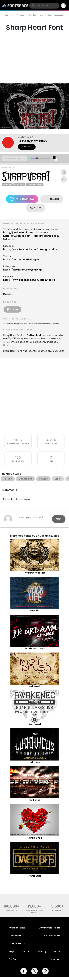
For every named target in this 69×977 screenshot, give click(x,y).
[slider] (37, 158)
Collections (36, 15)
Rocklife (34, 610)
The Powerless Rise (34, 572)
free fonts (11, 910)
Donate (14, 309)
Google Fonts (17, 943)
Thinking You (34, 838)
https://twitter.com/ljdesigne (21, 259)
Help (11, 951)
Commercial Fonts (49, 927)
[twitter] (34, 971)
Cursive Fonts (52, 935)
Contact (27, 147)
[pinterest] (45, 971)
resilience (34, 800)
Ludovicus (34, 762)
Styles (20, 15)
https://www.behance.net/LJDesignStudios (29, 279)
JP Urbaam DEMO (34, 648)
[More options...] (64, 179)
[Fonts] (15, 5)
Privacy (42, 951)
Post (59, 519)
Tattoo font (34, 335)
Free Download (25, 199)
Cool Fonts (15, 935)
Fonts (8, 15)
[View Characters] (64, 172)
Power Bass (34, 875)
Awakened (34, 724)
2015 (18, 440)
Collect (54, 199)
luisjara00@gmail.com (16, 235)
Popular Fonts (17, 927)
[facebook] (23, 971)
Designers (57, 910)
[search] (44, 6)
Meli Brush (34, 686)
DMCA (12, 959)
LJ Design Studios (32, 141)
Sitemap (55, 959)
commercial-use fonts (34, 911)
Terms (56, 951)
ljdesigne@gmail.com (46, 235)
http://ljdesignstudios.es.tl (19, 232)
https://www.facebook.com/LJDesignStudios (30, 249)
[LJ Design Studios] (10, 142)
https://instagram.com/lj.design (22, 269)
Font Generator (57, 15)
